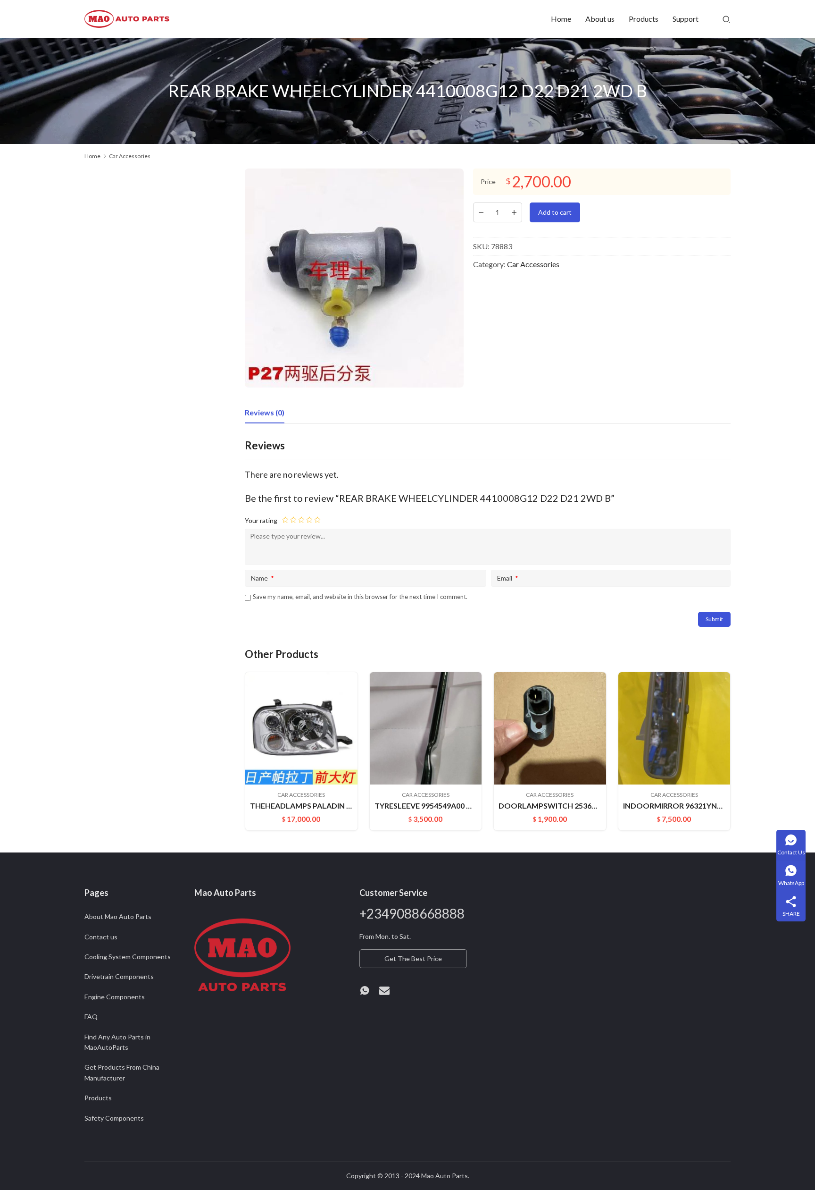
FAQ (91, 1017)
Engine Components (114, 997)
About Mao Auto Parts (117, 916)
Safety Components (114, 1118)
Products (643, 18)
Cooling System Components (127, 957)
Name (262, 578)
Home (561, 18)
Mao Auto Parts (444, 1176)
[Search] (726, 19)
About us (600, 18)
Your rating (261, 520)
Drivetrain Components (119, 976)
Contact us (100, 937)
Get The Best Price (413, 958)
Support (686, 18)
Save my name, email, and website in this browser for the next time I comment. (360, 596)
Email (507, 578)
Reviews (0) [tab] (264, 412)
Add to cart (555, 212)
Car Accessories (533, 264)
